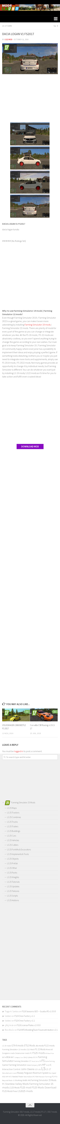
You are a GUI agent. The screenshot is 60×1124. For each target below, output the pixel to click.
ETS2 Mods (29, 1045)
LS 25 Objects (12, 858)
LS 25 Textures (13, 891)
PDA (36, 1077)
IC (51, 1065)
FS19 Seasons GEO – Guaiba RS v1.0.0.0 (39, 1011)
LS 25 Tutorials (13, 881)
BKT (12, 1057)
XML (29, 1080)
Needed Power (17, 1076)
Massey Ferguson (24, 1072)
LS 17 (48, 1069)
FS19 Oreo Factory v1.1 (24, 1016)
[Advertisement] (30, 98)
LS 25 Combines (14, 817)
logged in (18, 751)
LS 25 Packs (12, 872)
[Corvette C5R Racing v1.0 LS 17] (44, 715)
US (14, 1080)
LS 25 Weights (13, 877)
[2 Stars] (5, 241)
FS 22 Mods (40, 1049)
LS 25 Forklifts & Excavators (19, 849)
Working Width (21, 1080)
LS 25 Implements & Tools (18, 854)
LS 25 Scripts (12, 895)
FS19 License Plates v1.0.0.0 (28, 1025)
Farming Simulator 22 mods (14, 1049)
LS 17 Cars (7, 26)
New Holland (28, 1077)
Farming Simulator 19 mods (38, 324)
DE (34, 1057)
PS (53, 1076)
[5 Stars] (10, 241)
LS (43, 1068)
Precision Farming (44, 1077)
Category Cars (18, 1057)
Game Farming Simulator (14, 1064)
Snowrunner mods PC (23, 1053)
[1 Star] (3, 241)
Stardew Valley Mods (17, 1083)
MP (7, 1077)
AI (46, 1053)
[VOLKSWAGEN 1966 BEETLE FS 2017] (16, 715)
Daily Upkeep (28, 1057)
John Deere (27, 1069)
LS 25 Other (12, 868)
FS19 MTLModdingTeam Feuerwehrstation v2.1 (37, 1029)
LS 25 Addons (13, 900)
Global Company (32, 1065)
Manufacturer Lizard (9, 1073)
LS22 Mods (30, 1049)
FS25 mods (38, 1053)
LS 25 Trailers (12, 826)
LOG (39, 1069)
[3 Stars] (6, 241)
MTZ (10, 1077)
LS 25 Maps (12, 808)
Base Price (50, 1053)
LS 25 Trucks (12, 821)
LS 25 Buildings (13, 831)
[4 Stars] (8, 241)
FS (43, 1061)
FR (40, 1061)
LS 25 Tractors (13, 812)
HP (44, 1064)
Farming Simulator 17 (22, 1061)
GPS (40, 1065)
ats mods (40, 1045)
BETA (4, 1057)
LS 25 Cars (11, 835)
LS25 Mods (14, 1087)
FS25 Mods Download (44, 1087)
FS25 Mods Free (9, 1091)
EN (36, 1057)
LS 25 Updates (13, 886)
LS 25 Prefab (12, 863)
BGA (8, 1057)
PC (34, 1077)
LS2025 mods (25, 1091)
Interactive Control (11, 1069)
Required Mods (7, 1080)
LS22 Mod (8, 39)
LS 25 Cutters (12, 845)
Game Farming (50, 1061)
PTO (55, 1076)
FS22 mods (49, 1045)
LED (36, 1069)
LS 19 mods (6, 1046)
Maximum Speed (40, 1072)
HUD (47, 1065)
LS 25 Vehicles (13, 840)
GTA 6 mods (17, 1045)
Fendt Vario (35, 1061)
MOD (3, 1077)
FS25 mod (25, 1087)
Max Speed (52, 1073)
